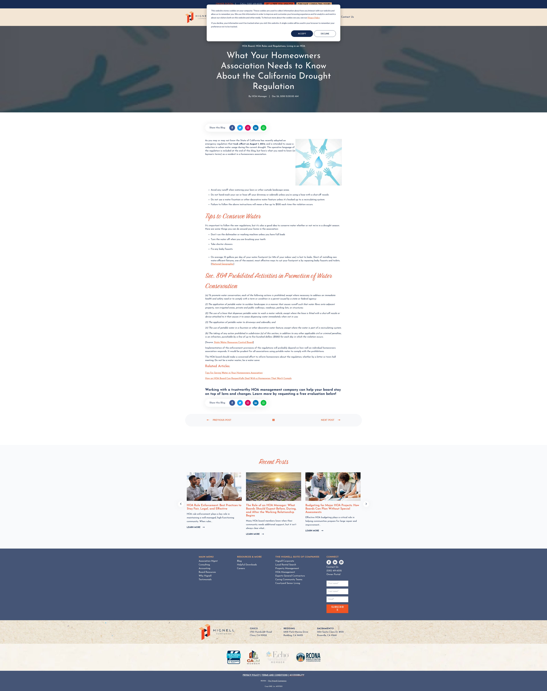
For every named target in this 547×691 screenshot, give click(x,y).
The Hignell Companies (277, 681)
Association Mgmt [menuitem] (208, 561)
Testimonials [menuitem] (205, 579)
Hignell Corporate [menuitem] (284, 561)
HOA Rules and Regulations (271, 46)
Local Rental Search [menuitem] (285, 565)
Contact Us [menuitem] (332, 567)
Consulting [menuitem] (204, 565)
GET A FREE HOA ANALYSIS (279, 4)
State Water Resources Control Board (233, 342)
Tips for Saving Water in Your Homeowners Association (234, 373)
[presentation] (181, 504)
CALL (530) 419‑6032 (251, 4)
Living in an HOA (296, 46)
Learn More (195, 534)
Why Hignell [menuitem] (205, 576)
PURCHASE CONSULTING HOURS (314, 4)
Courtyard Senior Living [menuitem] (287, 583)
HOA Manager (259, 96)
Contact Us (347, 17)
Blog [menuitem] (239, 561)
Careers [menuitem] (241, 568)
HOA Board (248, 46)
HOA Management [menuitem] (285, 572)
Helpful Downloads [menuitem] (247, 565)
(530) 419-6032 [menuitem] (334, 571)
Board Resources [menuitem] (207, 572)
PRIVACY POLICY (251, 675)
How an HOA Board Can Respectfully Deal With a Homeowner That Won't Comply (248, 378)
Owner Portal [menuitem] (333, 574)
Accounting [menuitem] (204, 568)
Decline (325, 33)
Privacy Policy (314, 17)
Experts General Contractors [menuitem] (290, 576)
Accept (302, 33)
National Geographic (222, 264)
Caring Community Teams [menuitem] (288, 579)
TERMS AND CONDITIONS (275, 675)
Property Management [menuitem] (287, 568)
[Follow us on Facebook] (328, 562)
